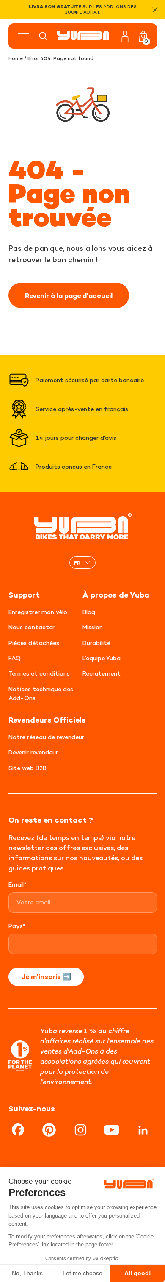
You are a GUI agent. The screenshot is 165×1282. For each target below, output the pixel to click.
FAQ (14, 658)
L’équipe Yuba (101, 658)
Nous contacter (31, 627)
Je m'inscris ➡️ (46, 976)
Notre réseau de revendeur (46, 736)
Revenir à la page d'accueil (69, 295)
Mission (92, 627)
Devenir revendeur (33, 752)
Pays (17, 925)
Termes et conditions (39, 673)
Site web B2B (27, 767)
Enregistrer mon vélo (37, 611)
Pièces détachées (33, 642)
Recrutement (101, 673)
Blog (88, 611)
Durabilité (96, 642)
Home (15, 58)
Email (17, 884)
